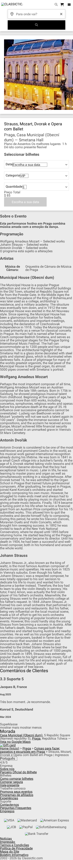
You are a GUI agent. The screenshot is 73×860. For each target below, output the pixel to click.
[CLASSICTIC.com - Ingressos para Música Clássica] (11, 4)
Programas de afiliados (16, 795)
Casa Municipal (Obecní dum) (21, 735)
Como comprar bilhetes (16, 779)
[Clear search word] (61, 14)
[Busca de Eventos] (36, 25)
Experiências (9, 798)
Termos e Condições (14, 845)
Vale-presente (9, 785)
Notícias (6, 839)
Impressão (7, 842)
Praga (36, 738)
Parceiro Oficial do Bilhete (18, 772)
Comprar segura (11, 782)
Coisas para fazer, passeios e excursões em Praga (30, 750)
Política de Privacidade (16, 848)
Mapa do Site (9, 852)
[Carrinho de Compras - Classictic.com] (62, 5)
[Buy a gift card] (8, 745)
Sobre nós (7, 769)
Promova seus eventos (16, 792)
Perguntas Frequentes (15, 808)
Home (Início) (9, 748)
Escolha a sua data (25, 202)
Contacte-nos (9, 805)
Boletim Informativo (14, 855)
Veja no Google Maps (15, 742)
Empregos (7, 811)
